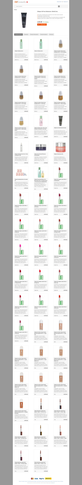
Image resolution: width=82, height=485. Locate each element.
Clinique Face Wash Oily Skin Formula (60, 127)
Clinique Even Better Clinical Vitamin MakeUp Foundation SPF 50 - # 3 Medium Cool (40, 385)
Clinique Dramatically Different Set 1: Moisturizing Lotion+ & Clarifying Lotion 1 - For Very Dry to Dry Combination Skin (40, 180)
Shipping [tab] (26, 34)
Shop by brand (59, 1)
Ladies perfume (30, 481)
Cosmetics (23, 481)
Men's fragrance (35, 481)
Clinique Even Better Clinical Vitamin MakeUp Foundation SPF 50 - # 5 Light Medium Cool (21, 385)
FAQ (46, 481)
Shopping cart (65, 1)
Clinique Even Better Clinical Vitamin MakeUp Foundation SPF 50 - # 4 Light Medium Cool (60, 359)
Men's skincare (39, 481)
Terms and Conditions (50, 481)
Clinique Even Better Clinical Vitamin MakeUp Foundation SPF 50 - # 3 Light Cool (60, 333)
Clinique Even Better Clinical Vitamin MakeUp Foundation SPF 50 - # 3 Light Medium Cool (40, 359)
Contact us (59, 481)
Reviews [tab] (51, 34)
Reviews (62, 481)
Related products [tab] (18, 34)
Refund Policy (55, 481)
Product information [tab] (34, 34)
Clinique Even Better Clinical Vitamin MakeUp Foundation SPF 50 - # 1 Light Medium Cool (21, 359)
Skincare (20, 481)
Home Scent (43, 481)
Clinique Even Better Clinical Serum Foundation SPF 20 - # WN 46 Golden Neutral (20, 129)
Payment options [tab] (43, 34)
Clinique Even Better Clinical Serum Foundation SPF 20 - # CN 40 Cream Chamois (40, 77)
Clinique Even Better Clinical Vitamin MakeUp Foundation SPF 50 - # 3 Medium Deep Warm (21, 412)
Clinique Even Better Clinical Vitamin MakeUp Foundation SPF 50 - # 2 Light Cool (40, 333)
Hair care (26, 481)
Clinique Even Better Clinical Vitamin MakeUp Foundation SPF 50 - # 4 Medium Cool (60, 385)
